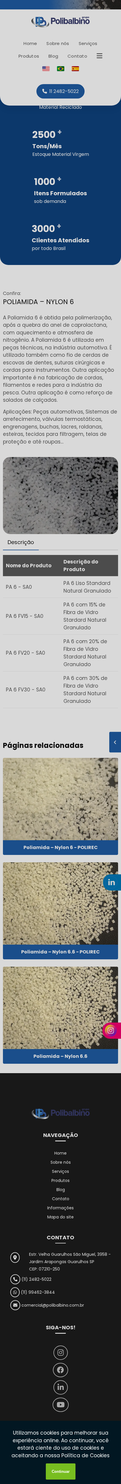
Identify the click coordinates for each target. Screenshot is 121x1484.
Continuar (61, 1471)
